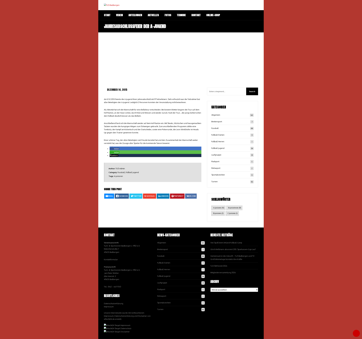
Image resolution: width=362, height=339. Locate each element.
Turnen (214, 181)
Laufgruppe (216, 155)
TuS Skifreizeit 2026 (218, 266)
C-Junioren (233, 213)
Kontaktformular (111, 259)
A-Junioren (118, 176)
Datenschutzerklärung (113, 303)
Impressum (109, 306)
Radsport (215, 161)
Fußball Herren (217, 141)
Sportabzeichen (218, 175)
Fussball (121, 172)
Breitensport (216, 121)
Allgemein (215, 115)
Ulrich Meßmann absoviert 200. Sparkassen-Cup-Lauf (233, 249)
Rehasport (215, 168)
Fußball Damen (217, 135)
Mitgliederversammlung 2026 (223, 272)
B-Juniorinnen (234, 208)
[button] (114, 149)
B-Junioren (218, 213)
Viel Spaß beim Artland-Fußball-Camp (226, 243)
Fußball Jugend (132, 172)
